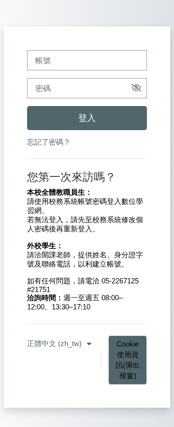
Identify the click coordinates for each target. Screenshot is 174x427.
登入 (87, 118)
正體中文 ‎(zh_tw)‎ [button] (55, 343)
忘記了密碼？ (49, 142)
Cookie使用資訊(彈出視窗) (128, 360)
